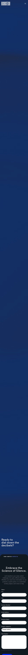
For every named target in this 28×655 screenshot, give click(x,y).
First (2, 591)
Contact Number (6, 605)
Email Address (5, 612)
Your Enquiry (5, 633)
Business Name (5, 619)
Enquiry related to (6, 626)
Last (2, 598)
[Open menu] (25, 3)
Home (5, 556)
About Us (9, 556)
